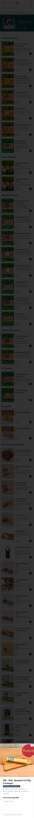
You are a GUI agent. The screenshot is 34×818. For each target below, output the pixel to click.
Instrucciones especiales (11, 797)
